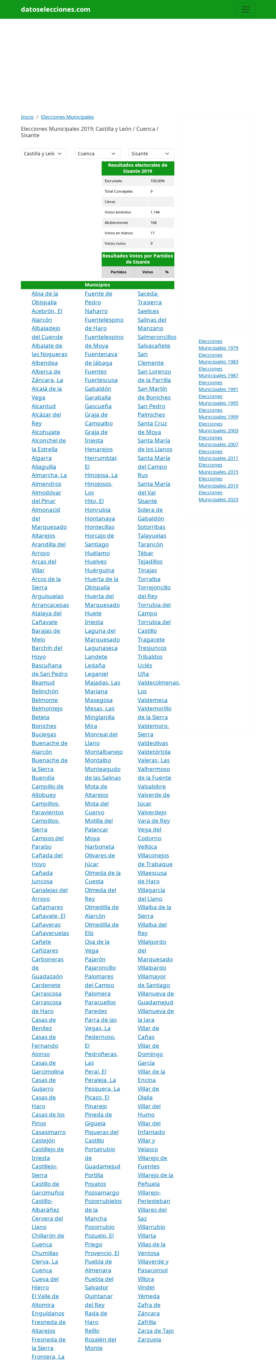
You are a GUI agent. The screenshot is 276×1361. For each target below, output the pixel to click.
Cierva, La (45, 1261)
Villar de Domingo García (150, 1054)
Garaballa (98, 397)
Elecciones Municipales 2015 (218, 468)
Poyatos (95, 1184)
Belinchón (45, 691)
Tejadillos (150, 561)
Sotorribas (151, 527)
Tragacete (151, 639)
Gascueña (98, 406)
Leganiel (96, 673)
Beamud (43, 682)
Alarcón (42, 319)
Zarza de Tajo (156, 1330)
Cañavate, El (48, 916)
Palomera (98, 993)
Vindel (146, 1287)
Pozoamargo (102, 1192)
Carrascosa (47, 993)
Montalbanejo (104, 751)
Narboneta (99, 846)
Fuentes (96, 371)
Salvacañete (154, 345)
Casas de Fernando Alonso (45, 1045)
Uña (143, 673)
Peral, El (95, 1071)
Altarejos (43, 535)
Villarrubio (151, 1227)
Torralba (149, 579)
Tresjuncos (152, 648)
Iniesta (94, 622)
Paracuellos (100, 1002)
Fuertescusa (101, 380)
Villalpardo (152, 967)
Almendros (46, 484)
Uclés (145, 665)
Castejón (43, 1140)
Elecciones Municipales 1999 (218, 413)
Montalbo (98, 760)
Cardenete (46, 985)
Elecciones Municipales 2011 (218, 454)
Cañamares (47, 907)
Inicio (27, 116)
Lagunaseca (101, 648)
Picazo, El (97, 1097)
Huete (93, 613)
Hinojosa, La (101, 475)
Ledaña (95, 665)
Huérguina (99, 570)
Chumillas (45, 1253)
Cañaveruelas (50, 933)
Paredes (96, 1011)
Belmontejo (47, 708)
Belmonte (45, 700)
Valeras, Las (154, 760)
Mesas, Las (99, 708)
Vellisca (147, 846)
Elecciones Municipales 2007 (218, 441)
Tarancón (150, 544)
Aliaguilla (44, 466)
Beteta (40, 717)
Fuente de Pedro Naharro (98, 301)
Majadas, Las (102, 682)
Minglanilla (100, 717)
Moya (92, 838)
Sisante (147, 501)
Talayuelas (152, 535)
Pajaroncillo (100, 967)
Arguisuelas (48, 596)
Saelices (148, 311)
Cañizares (45, 950)
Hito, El (94, 501)
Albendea (45, 362)
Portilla (94, 1175)
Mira (91, 726)
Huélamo (97, 553)
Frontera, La (48, 1356)
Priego (93, 1244)
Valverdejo (152, 812)
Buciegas (44, 734)
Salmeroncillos (157, 337)
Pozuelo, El (99, 1235)
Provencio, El (102, 1253)
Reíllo (92, 1330)
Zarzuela (149, 1339)
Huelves (96, 561)
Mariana (96, 691)
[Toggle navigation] (245, 9)
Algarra (42, 458)
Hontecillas (99, 527)
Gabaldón (98, 388)
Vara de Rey (154, 820)
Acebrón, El (47, 311)
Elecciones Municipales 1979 (218, 344)
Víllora (146, 1279)
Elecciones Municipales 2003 (218, 427)
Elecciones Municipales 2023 (218, 495)
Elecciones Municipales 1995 (218, 399)
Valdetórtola (154, 751)
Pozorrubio (99, 1227)
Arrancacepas (50, 605)
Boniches (44, 726)
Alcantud (44, 406)
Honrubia (98, 509)
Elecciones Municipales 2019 (218, 482)
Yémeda (149, 1296)
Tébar (145, 553)
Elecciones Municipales (67, 116)
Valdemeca (153, 700)
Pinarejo (96, 1106)
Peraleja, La (100, 1080)
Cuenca (42, 1270)
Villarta (147, 1235)
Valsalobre (152, 786)
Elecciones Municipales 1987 (218, 372)
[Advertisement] (138, 66)
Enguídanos (48, 1313)
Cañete (41, 941)
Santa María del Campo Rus (154, 466)
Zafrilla (147, 1322)
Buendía (43, 777)
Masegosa (99, 700)
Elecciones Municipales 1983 (218, 358)
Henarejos (99, 449)
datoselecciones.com (56, 9)
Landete (96, 656)
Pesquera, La (102, 1088)
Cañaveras (46, 924)
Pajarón (95, 959)
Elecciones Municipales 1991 (218, 385)
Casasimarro (49, 1132)
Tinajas (147, 570)
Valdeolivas (153, 743)
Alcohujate (46, 432)
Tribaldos (150, 656)
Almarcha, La (49, 475)
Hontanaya (100, 518)
